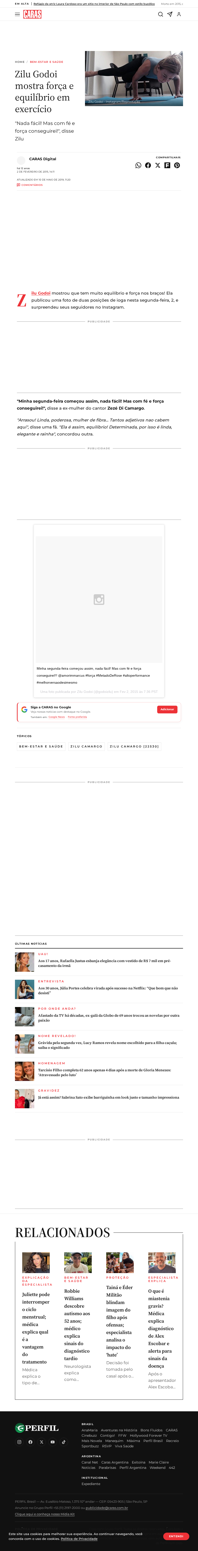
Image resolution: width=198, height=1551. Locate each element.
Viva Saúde (124, 1446)
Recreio (172, 1441)
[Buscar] (160, 14)
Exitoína (138, 1462)
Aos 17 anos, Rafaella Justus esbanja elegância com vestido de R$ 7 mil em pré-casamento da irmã (104, 963)
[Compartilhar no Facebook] (148, 165)
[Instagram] (19, 1442)
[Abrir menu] (18, 14)
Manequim (114, 1441)
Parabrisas (107, 1467)
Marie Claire (159, 1462)
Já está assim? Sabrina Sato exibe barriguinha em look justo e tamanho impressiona (108, 1097)
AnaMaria (90, 1430)
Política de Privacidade (79, 1539)
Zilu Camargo (87, 746)
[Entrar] (179, 14)
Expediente (91, 1484)
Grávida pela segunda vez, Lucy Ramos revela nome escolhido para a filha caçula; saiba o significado (107, 1045)
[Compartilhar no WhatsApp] (138, 165)
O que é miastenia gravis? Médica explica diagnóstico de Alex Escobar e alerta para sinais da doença (161, 1328)
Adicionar (167, 709)
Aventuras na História (119, 1430)
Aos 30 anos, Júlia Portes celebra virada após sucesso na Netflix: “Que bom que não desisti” (108, 990)
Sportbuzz (90, 1446)
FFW (122, 1435)
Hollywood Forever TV (148, 1435)
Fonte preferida (77, 716)
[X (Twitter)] (41, 1442)
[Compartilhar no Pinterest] (177, 165)
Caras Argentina (114, 1462)
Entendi (176, 1536)
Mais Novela (92, 1441)
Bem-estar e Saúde (47, 62)
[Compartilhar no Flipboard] (167, 165)
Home (20, 62)
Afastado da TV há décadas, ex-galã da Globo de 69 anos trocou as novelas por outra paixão (108, 1018)
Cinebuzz (89, 1435)
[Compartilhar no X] (158, 165)
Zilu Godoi (40, 293)
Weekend (157, 1467)
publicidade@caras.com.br (107, 1508)
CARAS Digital (42, 159)
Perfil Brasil (153, 1441)
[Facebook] (30, 1442)
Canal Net (90, 1462)
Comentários (32, 185)
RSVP (107, 1446)
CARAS (172, 1430)
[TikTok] (63, 1442)
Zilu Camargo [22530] (134, 746)
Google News (57, 716)
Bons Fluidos (152, 1430)
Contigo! (107, 1435)
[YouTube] (52, 1442)
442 (172, 1467)
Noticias (88, 1467)
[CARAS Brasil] (32, 14)
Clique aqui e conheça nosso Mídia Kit (45, 1514)
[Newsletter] (170, 14)
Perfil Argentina (133, 1467)
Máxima (133, 1441)
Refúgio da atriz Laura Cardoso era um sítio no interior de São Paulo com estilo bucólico (94, 4)
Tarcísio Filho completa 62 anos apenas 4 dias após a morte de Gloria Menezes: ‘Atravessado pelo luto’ (104, 1072)
